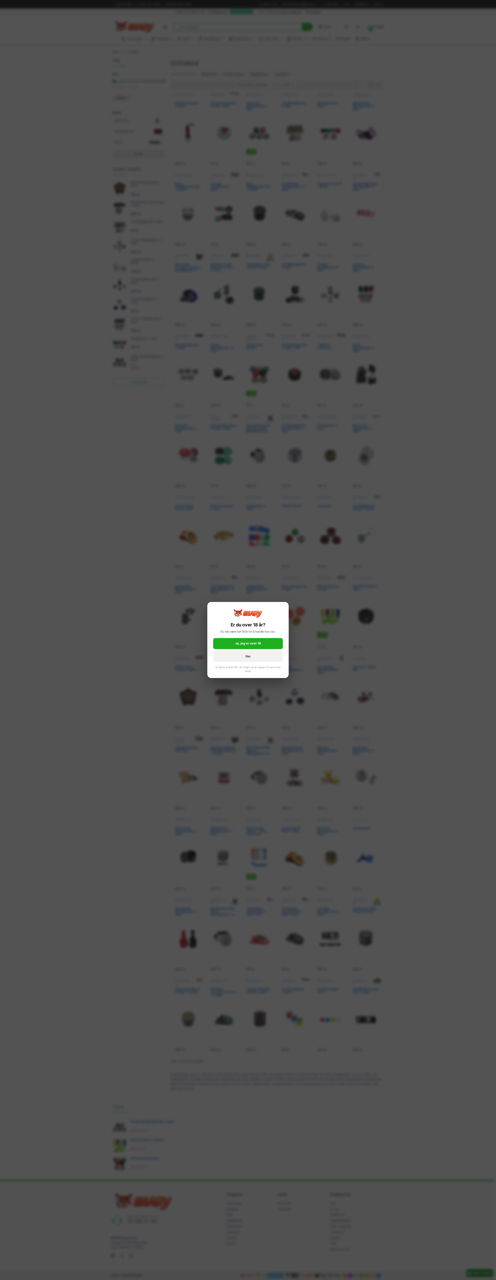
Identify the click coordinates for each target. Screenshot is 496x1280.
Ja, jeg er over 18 (248, 643)
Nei (248, 656)
